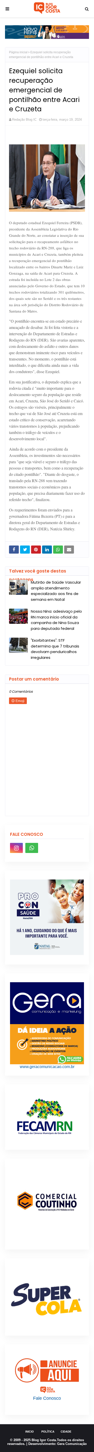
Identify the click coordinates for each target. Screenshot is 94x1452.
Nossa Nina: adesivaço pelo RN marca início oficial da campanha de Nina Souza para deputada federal (56, 620)
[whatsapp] (31, 848)
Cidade (66, 1431)
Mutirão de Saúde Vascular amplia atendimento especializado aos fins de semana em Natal (56, 591)
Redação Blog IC (24, 119)
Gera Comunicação (72, 1444)
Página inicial (18, 52)
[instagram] (16, 848)
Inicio (29, 1431)
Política (47, 1431)
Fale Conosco (47, 1398)
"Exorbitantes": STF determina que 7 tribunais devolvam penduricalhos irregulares (55, 649)
